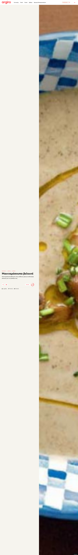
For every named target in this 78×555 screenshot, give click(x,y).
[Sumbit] (69, 2)
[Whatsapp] (16, 284)
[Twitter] (10, 284)
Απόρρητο (76, 554)
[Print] (6, 284)
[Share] (3, 284)
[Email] (20, 284)
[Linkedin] (13, 284)
